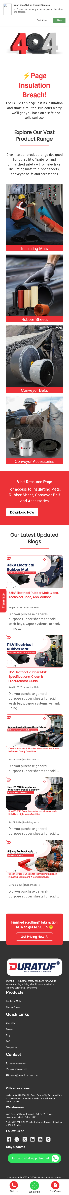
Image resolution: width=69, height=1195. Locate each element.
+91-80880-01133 (18, 1063)
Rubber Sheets (13, 1007)
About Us (10, 1023)
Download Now (22, 512)
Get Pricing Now (33, 937)
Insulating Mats (13, 1001)
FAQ (8, 1041)
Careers (10, 1029)
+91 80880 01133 (18, 1069)
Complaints (11, 1047)
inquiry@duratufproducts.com (24, 1075)
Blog (8, 1035)
